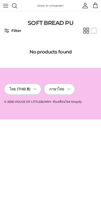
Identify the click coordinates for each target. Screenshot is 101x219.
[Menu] (5, 5)
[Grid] (86, 31)
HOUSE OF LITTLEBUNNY (33, 102)
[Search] (17, 5)
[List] (94, 31)
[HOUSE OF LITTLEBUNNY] (50, 5)
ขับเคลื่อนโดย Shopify (67, 102)
